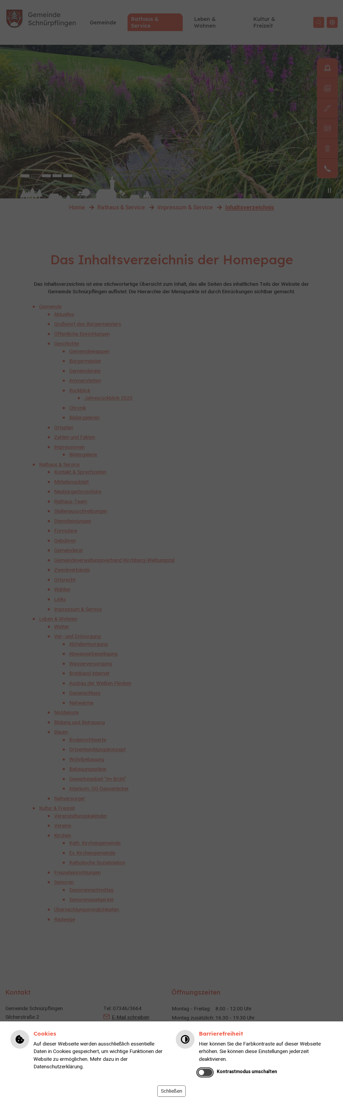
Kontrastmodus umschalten (247, 1071)
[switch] (205, 1072)
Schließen (171, 1091)
